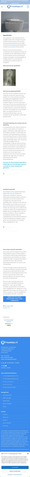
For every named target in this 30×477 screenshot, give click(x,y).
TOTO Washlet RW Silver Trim (11, 376)
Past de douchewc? (7, 395)
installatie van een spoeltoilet (12, 191)
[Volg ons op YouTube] (5, 366)
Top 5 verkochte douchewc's (9, 373)
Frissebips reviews (6, 367)
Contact (3, 411)
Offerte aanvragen (7, 398)
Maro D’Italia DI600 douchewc (8, 321)
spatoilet (16, 97)
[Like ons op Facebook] (2, 366)
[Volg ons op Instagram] (4, 366)
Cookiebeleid (10, 474)
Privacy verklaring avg (17, 474)
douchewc (12, 47)
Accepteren (15, 467)
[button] (28, 453)
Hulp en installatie (7, 403)
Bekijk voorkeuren (15, 471)
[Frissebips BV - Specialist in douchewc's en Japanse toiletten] (15, 6)
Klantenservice (6, 400)
